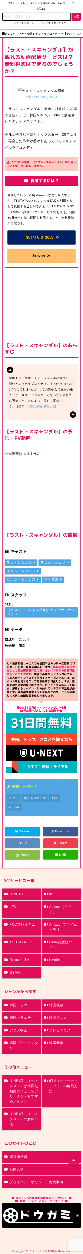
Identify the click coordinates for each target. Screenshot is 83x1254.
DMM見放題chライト (62, 944)
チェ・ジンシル (20, 562)
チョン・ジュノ (54, 562)
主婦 (54, 798)
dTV (13, 907)
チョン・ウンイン (22, 571)
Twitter (23, 831)
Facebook (61, 831)
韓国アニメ (58, 1018)
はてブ (22, 843)
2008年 (14, 807)
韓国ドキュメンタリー (24, 1045)
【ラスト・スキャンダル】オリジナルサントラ (41, 612)
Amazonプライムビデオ (63, 927)
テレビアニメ (60, 1030)
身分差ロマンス (35, 798)
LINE (62, 854)
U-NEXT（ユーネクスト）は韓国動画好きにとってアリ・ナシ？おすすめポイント (24, 1091)
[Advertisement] (41, 304)
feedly (25, 854)
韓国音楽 (56, 1043)
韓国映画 (56, 1005)
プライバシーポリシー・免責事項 (36, 1182)
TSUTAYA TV (21, 942)
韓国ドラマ (18, 1005)
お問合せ (17, 1169)
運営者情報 (18, 1157)
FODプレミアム (22, 924)
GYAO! (15, 972)
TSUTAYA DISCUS (40, 237)
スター (13, 798)
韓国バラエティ (22, 1018)
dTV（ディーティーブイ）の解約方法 (63, 1086)
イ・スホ (52, 579)
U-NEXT (17, 894)
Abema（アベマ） (60, 909)
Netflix (54, 960)
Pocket (61, 843)
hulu (52, 894)
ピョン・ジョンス (22, 579)
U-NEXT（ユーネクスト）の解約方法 (24, 1119)
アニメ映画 (18, 1030)
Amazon (39, 256)
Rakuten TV (19, 960)
